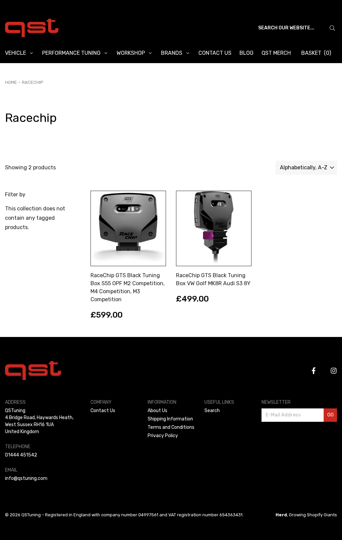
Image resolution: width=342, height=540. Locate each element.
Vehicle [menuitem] (15, 53)
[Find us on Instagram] (333, 370)
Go (330, 415)
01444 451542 (21, 455)
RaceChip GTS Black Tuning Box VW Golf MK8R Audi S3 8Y (213, 279)
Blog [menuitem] (246, 53)
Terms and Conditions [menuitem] (171, 427)
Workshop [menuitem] (131, 53)
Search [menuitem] (212, 410)
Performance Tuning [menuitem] (71, 53)
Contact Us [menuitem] (214, 53)
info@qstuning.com (26, 478)
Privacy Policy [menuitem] (163, 435)
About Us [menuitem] (157, 410)
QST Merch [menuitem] (276, 53)
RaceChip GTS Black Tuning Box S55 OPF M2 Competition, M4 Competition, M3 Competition (128, 287)
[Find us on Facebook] (313, 370)
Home (11, 82)
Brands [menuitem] (171, 53)
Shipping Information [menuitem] (170, 419)
